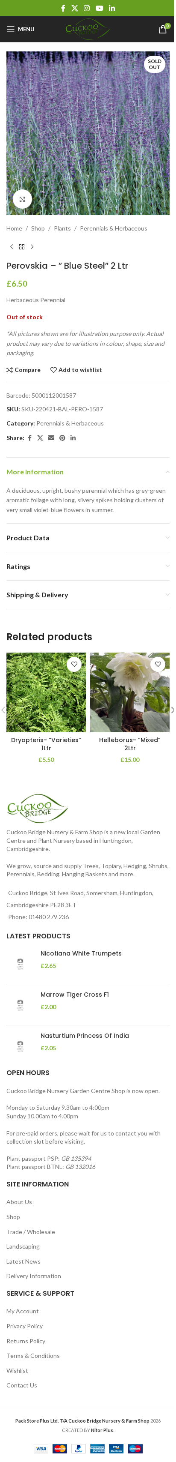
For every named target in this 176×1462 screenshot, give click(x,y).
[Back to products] (22, 247)
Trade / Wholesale (30, 1231)
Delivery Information (33, 1275)
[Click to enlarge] (22, 199)
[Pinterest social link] (62, 438)
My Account (22, 1311)
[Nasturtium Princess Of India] (20, 1046)
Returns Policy (25, 1341)
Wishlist (17, 1370)
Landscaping (23, 1246)
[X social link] (74, 8)
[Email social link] (51, 438)
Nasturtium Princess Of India (85, 1036)
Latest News (23, 1261)
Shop (38, 228)
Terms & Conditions (33, 1355)
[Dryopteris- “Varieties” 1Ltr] (46, 692)
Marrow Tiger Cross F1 (75, 995)
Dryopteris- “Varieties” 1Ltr (46, 744)
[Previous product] (11, 247)
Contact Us (21, 1385)
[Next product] (32, 247)
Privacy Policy (24, 1326)
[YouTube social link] (99, 8)
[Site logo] (88, 28)
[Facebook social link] (63, 8)
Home (14, 228)
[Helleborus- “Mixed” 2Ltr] (130, 692)
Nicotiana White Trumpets (81, 954)
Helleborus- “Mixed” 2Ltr (130, 744)
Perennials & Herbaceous (113, 228)
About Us (19, 1201)
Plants (62, 228)
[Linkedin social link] (111, 8)
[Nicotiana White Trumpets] (20, 963)
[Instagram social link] (87, 8)
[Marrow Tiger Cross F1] (20, 1005)
